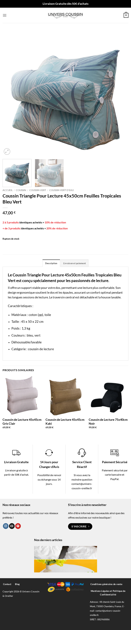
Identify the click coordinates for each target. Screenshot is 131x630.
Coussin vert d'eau (61, 190)
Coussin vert (37, 190)
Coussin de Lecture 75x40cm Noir (108, 421)
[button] (5, 15)
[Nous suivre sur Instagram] (6, 526)
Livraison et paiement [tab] (74, 263)
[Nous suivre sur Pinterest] (18, 526)
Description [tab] (51, 263)
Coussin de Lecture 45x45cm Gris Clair (22, 421)
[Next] (122, 92)
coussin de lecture (41, 349)
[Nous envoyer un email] (12, 526)
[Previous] (9, 92)
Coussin (21, 190)
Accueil (8, 190)
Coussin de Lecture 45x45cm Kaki (65, 421)
